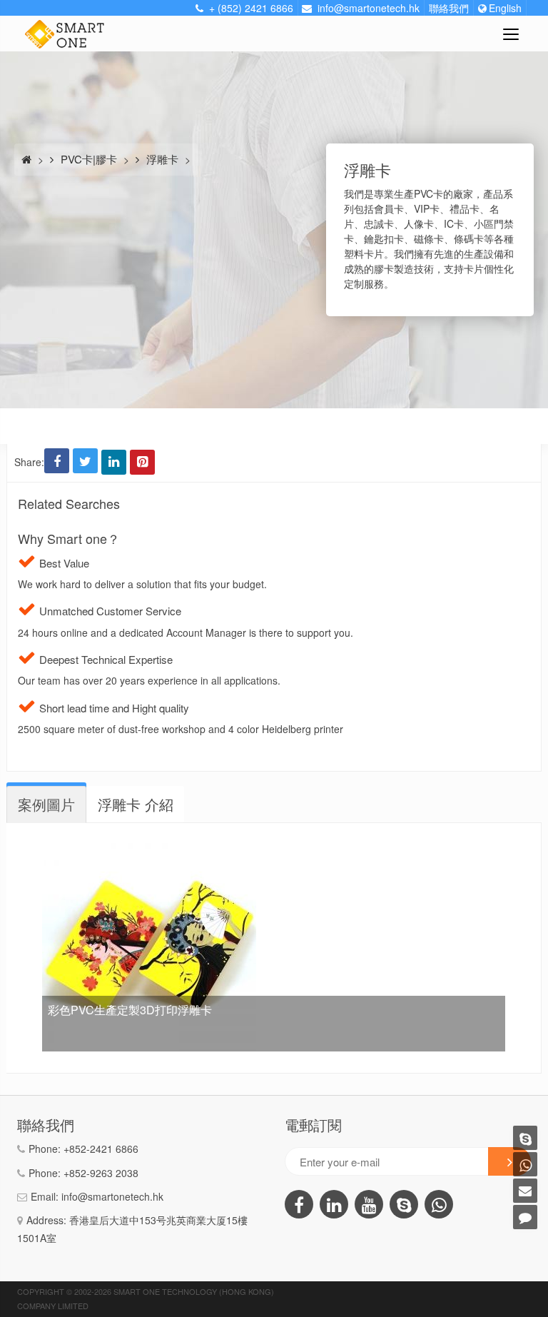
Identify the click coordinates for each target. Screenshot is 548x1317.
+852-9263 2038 (101, 1173)
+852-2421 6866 (101, 1148)
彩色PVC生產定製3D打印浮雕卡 (130, 1009)
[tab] (46, 804)
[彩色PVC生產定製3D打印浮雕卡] (149, 846)
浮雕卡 (162, 158)
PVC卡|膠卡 (89, 158)
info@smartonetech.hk (112, 1196)
